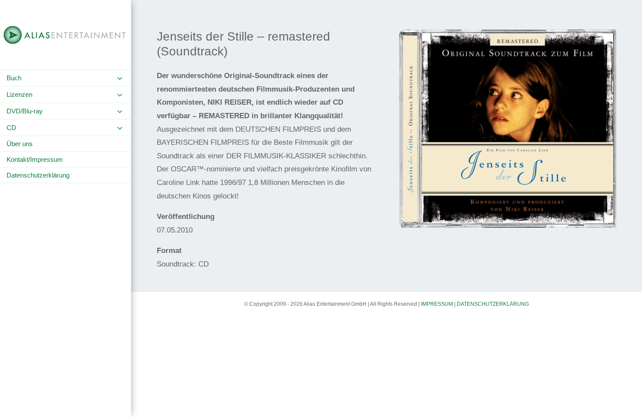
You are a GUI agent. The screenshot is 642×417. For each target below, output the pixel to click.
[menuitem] (65, 78)
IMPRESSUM (437, 304)
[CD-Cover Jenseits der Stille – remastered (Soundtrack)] (508, 227)
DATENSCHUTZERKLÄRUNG (493, 304)
